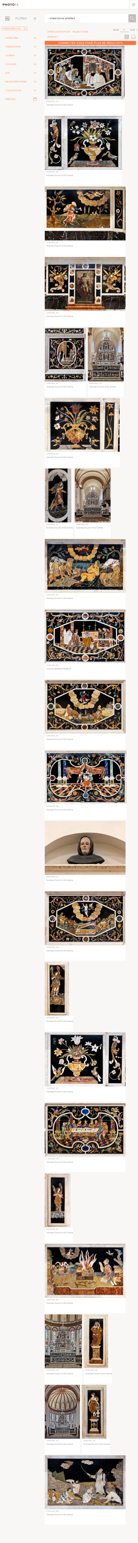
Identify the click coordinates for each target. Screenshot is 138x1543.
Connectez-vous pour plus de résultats (90, 42)
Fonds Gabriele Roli (12, 28)
